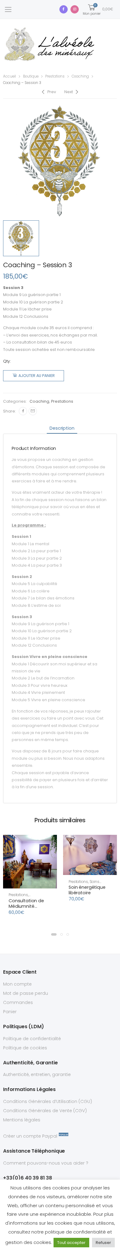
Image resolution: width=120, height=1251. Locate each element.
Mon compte (17, 984)
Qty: (6, 361)
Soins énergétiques (84, 883)
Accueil (9, 76)
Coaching (80, 76)
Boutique (30, 76)
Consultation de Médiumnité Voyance (26, 906)
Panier (10, 1012)
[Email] (33, 411)
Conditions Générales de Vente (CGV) (45, 1111)
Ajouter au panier (36, 375)
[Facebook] (23, 411)
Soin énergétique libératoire (87, 890)
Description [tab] (62, 428)
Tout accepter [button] (71, 1242)
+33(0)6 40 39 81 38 (27, 1177)
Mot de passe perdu (25, 993)
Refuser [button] (103, 1242)
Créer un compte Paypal (30, 1136)
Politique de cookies (25, 1048)
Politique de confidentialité (32, 1039)
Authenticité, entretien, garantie (37, 1074)
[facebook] (63, 9)
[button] (30, 882)
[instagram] (74, 9)
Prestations (55, 76)
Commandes (18, 1002)
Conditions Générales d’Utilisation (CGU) (47, 1101)
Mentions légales (21, 1120)
